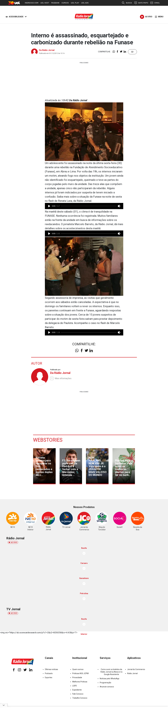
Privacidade (77, 677)
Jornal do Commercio (136, 669)
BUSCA (129, 3)
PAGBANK (55, 3)
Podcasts (49, 673)
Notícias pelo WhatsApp (109, 678)
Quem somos (77, 669)
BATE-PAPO (143, 3)
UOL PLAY (75, 3)
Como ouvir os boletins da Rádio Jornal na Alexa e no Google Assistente (111, 671)
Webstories (47, 440)
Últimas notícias (51, 669)
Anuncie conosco (107, 687)
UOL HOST (44, 3)
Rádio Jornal (132, 673)
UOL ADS (85, 3)
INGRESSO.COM (31, 3)
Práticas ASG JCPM (80, 673)
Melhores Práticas (79, 682)
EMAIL (157, 3)
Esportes (48, 677)
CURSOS (65, 3)
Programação (105, 683)
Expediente (77, 690)
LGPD (74, 686)
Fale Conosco (77, 694)
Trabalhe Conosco (79, 698)
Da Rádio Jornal (46, 50)
